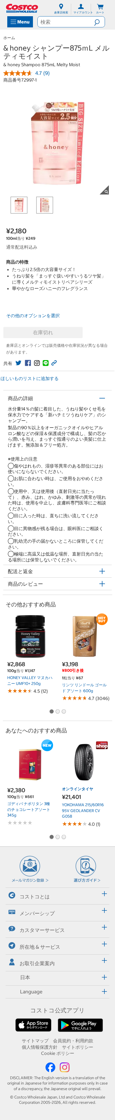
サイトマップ (35, 1040)
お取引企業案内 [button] (37, 963)
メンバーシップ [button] (37, 913)
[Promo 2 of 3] (57, 712)
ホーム (9, 37)
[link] (18, 363)
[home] (22, 8)
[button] (99, 21)
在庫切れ (43, 332)
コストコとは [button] (35, 896)
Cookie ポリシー (57, 1053)
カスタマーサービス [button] (42, 930)
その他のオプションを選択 (33, 315)
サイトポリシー (77, 1047)
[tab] (57, 895)
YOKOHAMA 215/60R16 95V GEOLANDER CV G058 (83, 810)
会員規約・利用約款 (73, 1040)
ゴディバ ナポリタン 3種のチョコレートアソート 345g (28, 809)
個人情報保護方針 (40, 1047)
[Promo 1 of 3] (51, 712)
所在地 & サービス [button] (40, 947)
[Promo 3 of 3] (63, 712)
